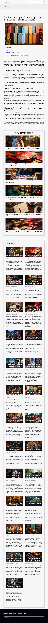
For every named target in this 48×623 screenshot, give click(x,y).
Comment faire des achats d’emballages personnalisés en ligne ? (34, 394)
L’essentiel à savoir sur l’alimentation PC (14, 448)
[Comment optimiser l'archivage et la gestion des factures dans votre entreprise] (24, 174)
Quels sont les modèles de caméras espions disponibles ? (14, 586)
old (34, 531)
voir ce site (41, 73)
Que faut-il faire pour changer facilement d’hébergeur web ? (14, 560)
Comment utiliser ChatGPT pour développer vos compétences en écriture (24, 215)
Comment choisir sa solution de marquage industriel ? (33, 560)
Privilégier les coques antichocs (11, 50)
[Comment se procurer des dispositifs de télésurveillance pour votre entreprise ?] (14, 362)
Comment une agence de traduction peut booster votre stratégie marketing (33, 338)
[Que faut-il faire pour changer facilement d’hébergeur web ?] (14, 556)
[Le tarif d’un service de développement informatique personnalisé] (33, 501)
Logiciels (19, 613)
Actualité (5, 613)
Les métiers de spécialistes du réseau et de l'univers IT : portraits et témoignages (23, 198)
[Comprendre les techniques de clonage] (14, 529)
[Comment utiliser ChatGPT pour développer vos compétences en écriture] (24, 207)
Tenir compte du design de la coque (12, 52)
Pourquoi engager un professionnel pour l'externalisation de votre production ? (14, 478)
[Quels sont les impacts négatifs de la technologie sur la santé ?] (23, 141)
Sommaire (9, 47)
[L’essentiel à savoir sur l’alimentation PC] (14, 446)
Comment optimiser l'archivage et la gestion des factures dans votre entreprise (23, 181)
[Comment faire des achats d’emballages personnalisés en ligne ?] (33, 390)
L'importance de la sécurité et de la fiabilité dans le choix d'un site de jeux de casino (24, 232)
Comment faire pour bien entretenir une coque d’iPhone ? (16, 55)
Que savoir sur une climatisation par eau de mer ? (34, 477)
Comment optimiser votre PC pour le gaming (14, 338)
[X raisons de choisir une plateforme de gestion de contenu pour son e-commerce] (14, 501)
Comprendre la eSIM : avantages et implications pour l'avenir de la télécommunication (24, 164)
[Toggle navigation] (5, 6)
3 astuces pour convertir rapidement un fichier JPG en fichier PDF (14, 422)
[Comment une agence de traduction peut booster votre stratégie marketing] (33, 335)
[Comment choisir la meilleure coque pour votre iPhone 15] (33, 362)
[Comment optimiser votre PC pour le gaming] (14, 335)
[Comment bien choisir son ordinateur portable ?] (33, 418)
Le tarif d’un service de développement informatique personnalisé (33, 505)
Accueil (5, 12)
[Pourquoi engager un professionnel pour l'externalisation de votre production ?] (14, 473)
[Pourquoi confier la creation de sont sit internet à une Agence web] (33, 446)
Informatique (12, 613)
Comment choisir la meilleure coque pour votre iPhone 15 (33, 366)
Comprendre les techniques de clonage (14, 532)
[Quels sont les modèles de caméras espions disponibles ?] (14, 583)
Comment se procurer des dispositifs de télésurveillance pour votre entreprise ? (14, 367)
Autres (9, 12)
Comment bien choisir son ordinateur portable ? (34, 422)
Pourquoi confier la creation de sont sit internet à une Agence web (33, 450)
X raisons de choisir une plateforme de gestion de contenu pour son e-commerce (14, 505)
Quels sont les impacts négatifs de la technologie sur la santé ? (23, 148)
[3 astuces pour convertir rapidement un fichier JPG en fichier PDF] (14, 418)
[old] (33, 529)
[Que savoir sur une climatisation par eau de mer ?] (33, 473)
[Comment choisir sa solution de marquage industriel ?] (33, 556)
